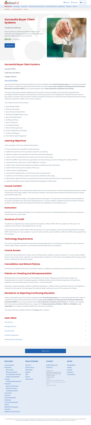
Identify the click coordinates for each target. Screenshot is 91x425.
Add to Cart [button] (9, 45)
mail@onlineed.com (52, 365)
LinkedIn (69, 367)
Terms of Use (29, 379)
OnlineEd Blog (71, 365)
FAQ (26, 374)
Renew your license (11, 372)
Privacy (27, 376)
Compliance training (12, 390)
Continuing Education (17, 9)
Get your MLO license (12, 386)
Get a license (9, 369)
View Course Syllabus (11, 80)
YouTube (69, 369)
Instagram (70, 372)
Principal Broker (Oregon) (13, 374)
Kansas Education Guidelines (13, 339)
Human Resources (51, 6)
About (75, 6)
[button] (82, 2)
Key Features (9, 322)
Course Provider (10, 330)
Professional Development (13, 381)
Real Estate (8, 6)
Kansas (26, 9)
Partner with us (29, 367)
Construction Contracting (36, 6)
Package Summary (10, 326)
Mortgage (16, 6)
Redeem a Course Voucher (12, 411)
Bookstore (61, 6)
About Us (28, 365)
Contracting (8, 393)
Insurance (24, 6)
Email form (49, 367)
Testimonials (29, 369)
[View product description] (66, 37)
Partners (68, 6)
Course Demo (71, 374)
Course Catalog (9, 365)
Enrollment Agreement (12, 335)
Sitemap (27, 372)
